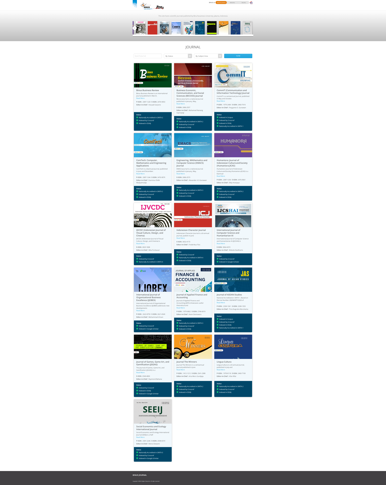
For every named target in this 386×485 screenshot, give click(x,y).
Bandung (232, 2)
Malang (244, 2)
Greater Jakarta (221, 2)
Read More (140, 98)
